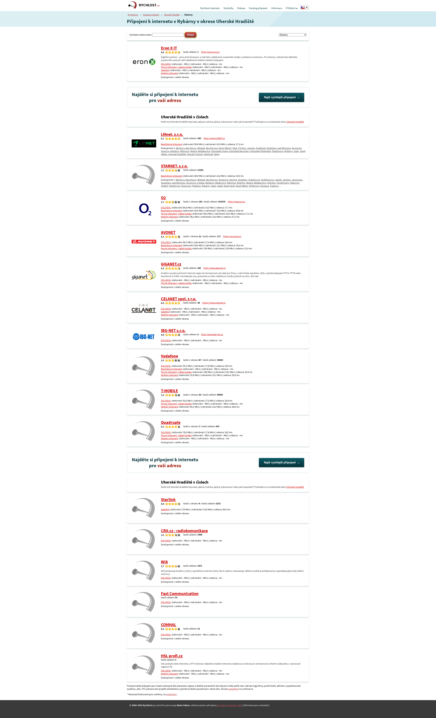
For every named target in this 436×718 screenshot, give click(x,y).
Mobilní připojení (169, 73)
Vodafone (169, 355)
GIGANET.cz (171, 264)
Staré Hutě (229, 185)
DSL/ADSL (166, 64)
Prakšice (196, 185)
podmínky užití (234, 705)
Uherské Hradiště (172, 14)
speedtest (233, 688)
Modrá (193, 151)
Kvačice (165, 151)
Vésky (217, 154)
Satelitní (165, 70)
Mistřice (241, 182)
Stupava (264, 185)
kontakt (221, 705)
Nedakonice (204, 151)
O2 (163, 197)
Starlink (168, 499)
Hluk (234, 148)
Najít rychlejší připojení (280, 97)
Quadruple (170, 422)
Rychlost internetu (210, 8)
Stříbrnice (254, 185)
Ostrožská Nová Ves (238, 151)
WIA (164, 561)
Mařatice (174, 151)
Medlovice (220, 182)
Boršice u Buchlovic (186, 148)
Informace (276, 8)
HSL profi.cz (172, 655)
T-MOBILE (169, 390)
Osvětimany (283, 182)
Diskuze (241, 8)
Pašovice (294, 182)
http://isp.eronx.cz (210, 51)
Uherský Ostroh (195, 154)
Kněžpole (261, 148)
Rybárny (288, 151)
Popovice (186, 185)
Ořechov (271, 182)
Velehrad (208, 154)
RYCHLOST (149, 5)
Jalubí (278, 179)
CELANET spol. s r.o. (178, 298)
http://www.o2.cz (236, 201)
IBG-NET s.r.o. (173, 330)
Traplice (274, 185)
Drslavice (223, 179)
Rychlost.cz (133, 14)
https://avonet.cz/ (232, 236)
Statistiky (228, 8)
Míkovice (184, 151)
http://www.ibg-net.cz (212, 334)
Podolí (164, 185)
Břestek (201, 148)
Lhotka (200, 182)
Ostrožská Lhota (219, 151)
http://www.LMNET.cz (214, 138)
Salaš (220, 185)
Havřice (233, 179)
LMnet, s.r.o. (172, 134)
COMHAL (168, 624)
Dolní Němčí (225, 148)
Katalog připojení (258, 8)
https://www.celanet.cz (213, 302)
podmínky (171, 694)
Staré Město (242, 185)
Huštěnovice (267, 179)
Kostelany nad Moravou (279, 148)
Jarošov (251, 148)
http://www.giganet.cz (215, 268)
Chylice (242, 148)
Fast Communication (180, 593)
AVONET (168, 232)
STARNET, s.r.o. (174, 165)
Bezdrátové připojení (171, 144)
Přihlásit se (292, 8)
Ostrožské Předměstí (260, 151)
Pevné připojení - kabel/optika (176, 67)
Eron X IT (169, 47)
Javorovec (297, 179)
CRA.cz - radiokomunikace (184, 530)
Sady (296, 151)
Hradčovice (254, 179)
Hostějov (242, 179)
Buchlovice (211, 148)
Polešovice (277, 151)
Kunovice (296, 148)
